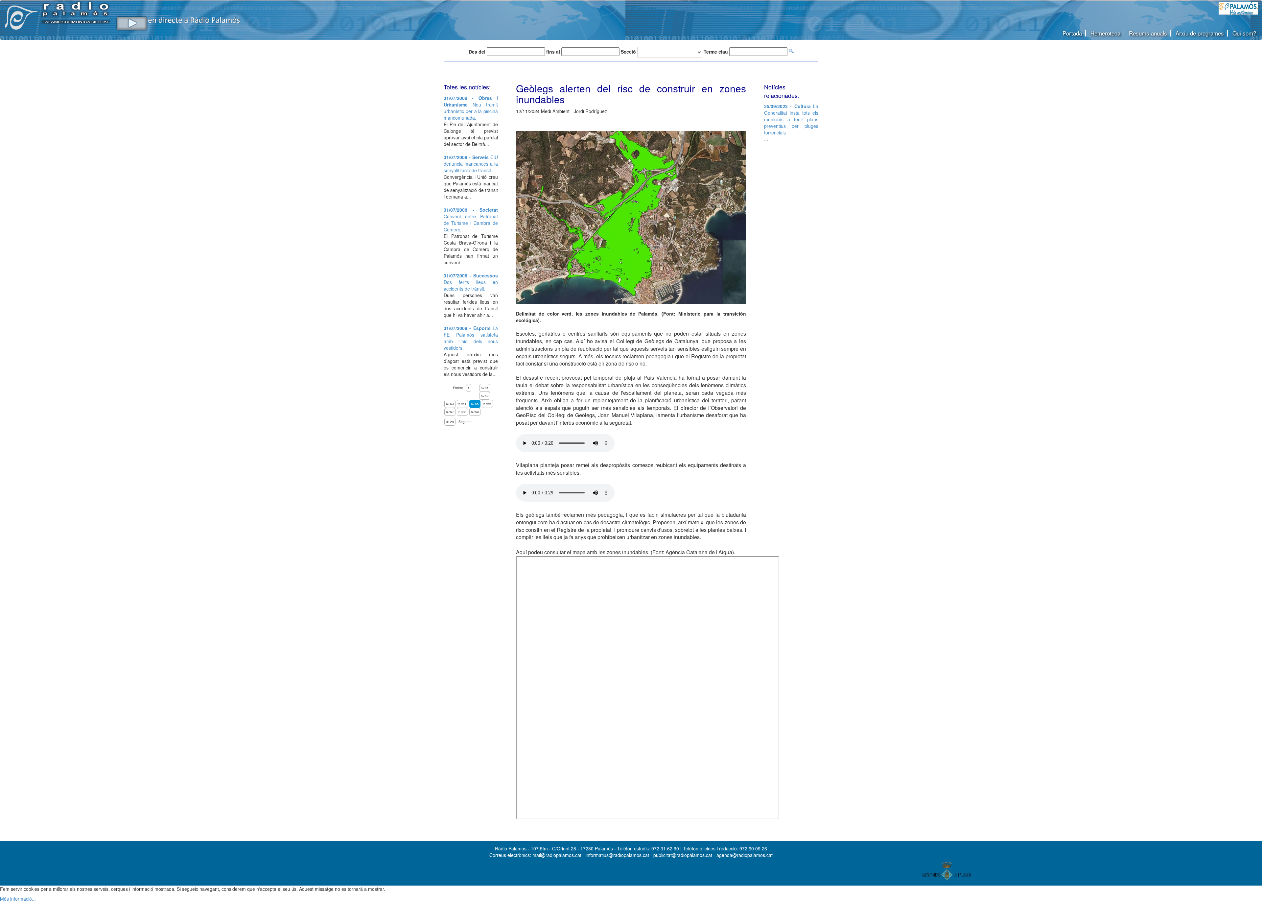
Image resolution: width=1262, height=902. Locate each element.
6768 (462, 412)
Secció (628, 51)
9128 (450, 421)
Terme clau (716, 51)
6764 (462, 403)
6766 (487, 403)
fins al (553, 51)
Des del (477, 51)
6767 (450, 412)
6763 (450, 403)
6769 (475, 412)
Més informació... (18, 898)
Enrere (458, 388)
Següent (465, 421)
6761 (485, 388)
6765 (475, 403)
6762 (485, 395)
